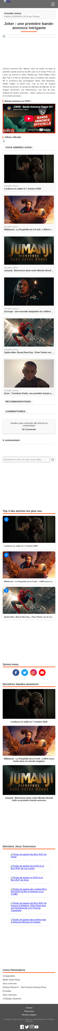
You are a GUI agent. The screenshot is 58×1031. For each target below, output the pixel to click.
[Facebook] (16, 672)
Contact (29, 1008)
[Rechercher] (52, 459)
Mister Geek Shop (11, 980)
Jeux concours (10, 983)
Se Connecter (29, 429)
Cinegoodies (9, 976)
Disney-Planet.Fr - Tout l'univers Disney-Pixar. (25, 987)
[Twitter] (24, 672)
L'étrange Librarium (12, 998)
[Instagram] (33, 672)
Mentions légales (29, 1015)
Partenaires (29, 1011)
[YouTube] (42, 672)
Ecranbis (7, 991)
